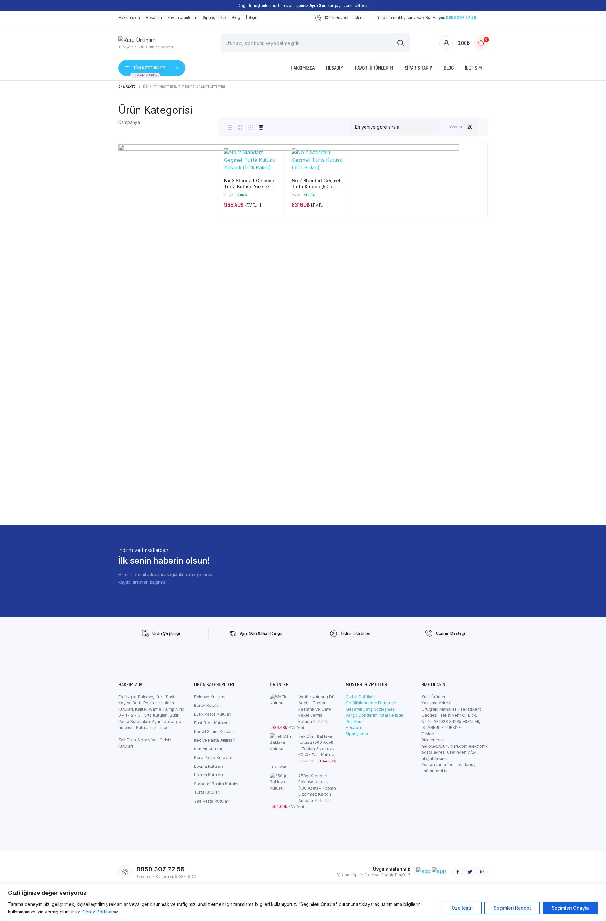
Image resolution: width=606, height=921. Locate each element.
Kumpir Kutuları (208, 748)
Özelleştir (462, 908)
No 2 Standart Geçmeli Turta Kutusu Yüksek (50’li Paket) (249, 184)
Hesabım (154, 17)
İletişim (252, 17)
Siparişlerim (357, 733)
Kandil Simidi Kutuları (214, 731)
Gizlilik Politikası (361, 696)
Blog (236, 17)
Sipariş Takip (214, 17)
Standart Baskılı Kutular (216, 783)
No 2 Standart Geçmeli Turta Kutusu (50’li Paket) (317, 184)
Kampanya (129, 122)
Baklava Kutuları (209, 696)
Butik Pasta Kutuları (212, 714)
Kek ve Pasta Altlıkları (214, 739)
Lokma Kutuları (208, 766)
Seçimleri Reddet (512, 908)
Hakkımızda (129, 17)
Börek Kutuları (207, 705)
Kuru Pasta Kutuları (212, 757)
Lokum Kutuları (208, 774)
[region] (303, 902)
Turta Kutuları (207, 792)
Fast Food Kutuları (211, 722)
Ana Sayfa (127, 86)
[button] (277, 167)
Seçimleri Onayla (570, 908)
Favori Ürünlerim (182, 17)
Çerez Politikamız (100, 911)
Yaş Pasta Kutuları (211, 800)
